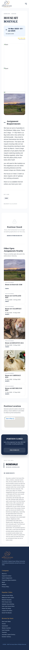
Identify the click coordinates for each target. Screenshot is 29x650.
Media (3, 582)
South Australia (5, 630)
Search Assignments (7, 578)
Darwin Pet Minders (7, 612)
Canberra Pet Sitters (7, 610)
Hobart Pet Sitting (6, 608)
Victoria (4, 623)
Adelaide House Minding (8, 604)
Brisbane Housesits (6, 599)
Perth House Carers (7, 602)
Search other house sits (14, 235)
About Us (4, 573)
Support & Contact (6, 575)
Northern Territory (6, 636)
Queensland (5, 625)
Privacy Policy (5, 586)
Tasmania (4, 632)
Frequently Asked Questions (9, 580)
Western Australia (6, 628)
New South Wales (6, 621)
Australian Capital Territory (8, 634)
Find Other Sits (14, 450)
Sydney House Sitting (7, 595)
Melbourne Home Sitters (8, 597)
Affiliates (4, 584)
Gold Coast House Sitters (8, 606)
